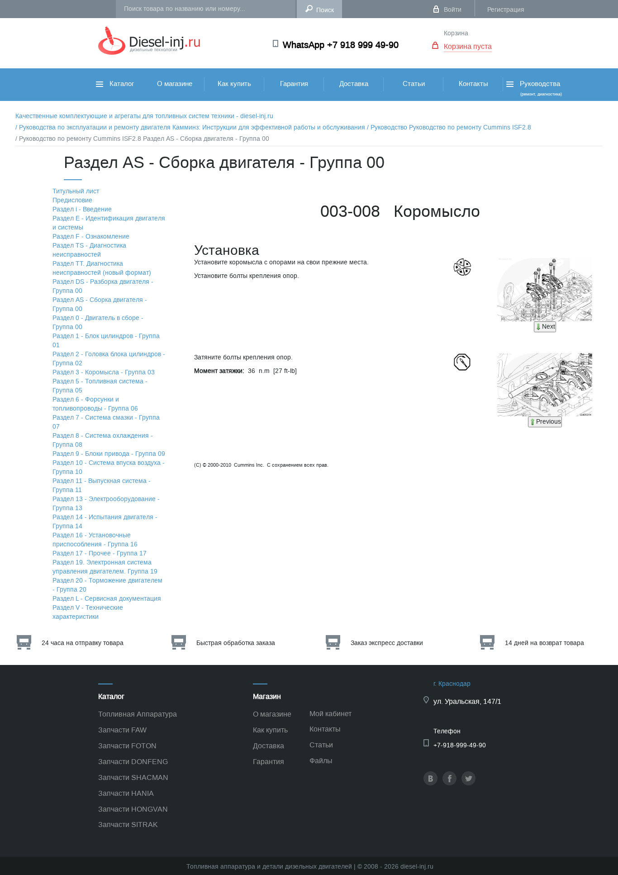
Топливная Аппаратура (137, 714)
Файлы (321, 760)
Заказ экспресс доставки (387, 643)
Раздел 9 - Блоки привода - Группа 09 (108, 453)
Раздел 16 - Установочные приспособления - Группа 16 (95, 540)
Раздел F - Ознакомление (90, 236)
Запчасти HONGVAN (133, 809)
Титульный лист (75, 191)
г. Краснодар (452, 683)
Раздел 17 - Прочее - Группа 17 (99, 553)
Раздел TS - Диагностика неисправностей (89, 250)
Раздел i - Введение (82, 209)
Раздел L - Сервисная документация (106, 598)
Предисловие (72, 200)
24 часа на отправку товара (83, 643)
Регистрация (505, 9)
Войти (452, 9)
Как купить (234, 83)
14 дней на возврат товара (544, 643)
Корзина (456, 33)
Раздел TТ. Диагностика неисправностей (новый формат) (101, 268)
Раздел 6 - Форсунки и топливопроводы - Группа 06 (95, 404)
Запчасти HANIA (126, 793)
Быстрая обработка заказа (235, 643)
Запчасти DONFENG (133, 761)
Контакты (473, 83)
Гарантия (294, 83)
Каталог (121, 83)
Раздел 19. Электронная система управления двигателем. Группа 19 (104, 567)
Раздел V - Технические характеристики (87, 612)
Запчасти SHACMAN (133, 777)
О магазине (174, 83)
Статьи (414, 83)
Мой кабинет (330, 713)
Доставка (353, 83)
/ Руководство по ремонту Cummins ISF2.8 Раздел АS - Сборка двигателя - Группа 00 (142, 138)
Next (548, 326)
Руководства (540, 88)
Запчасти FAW (122, 730)
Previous (548, 421)
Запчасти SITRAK (128, 824)
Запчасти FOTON (127, 746)
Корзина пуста (468, 46)
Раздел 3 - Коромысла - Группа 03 (103, 372)
